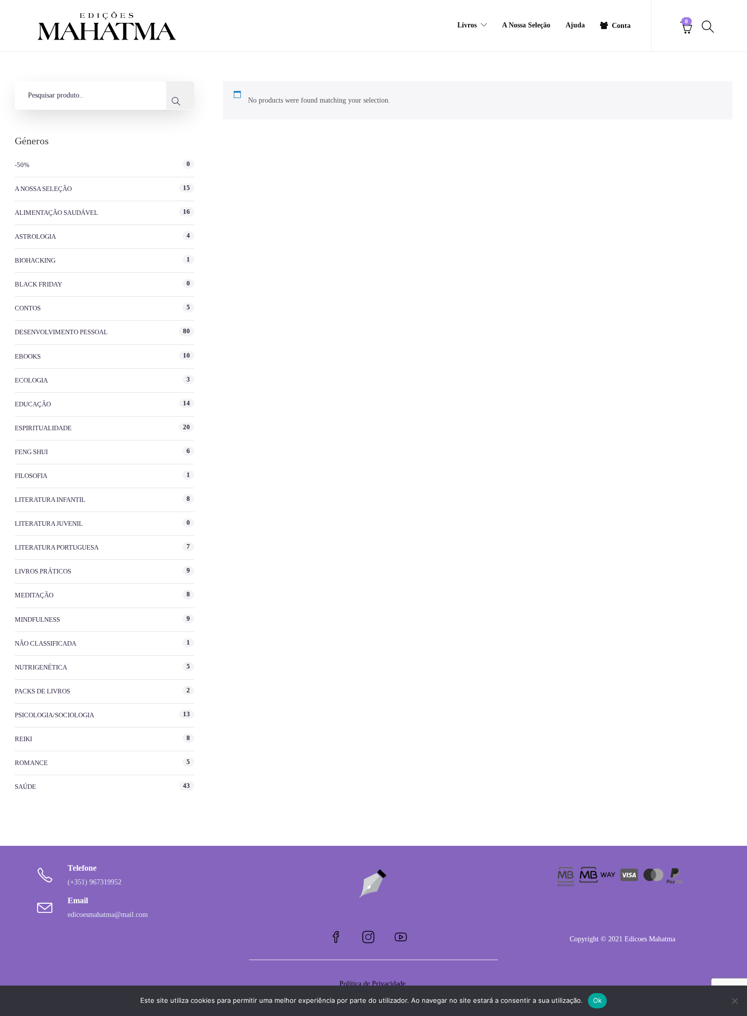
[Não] (734, 1001)
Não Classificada (45, 643)
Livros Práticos (43, 571)
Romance (31, 763)
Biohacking (35, 260)
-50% (22, 165)
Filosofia (31, 476)
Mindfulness (37, 619)
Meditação (34, 595)
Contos (28, 308)
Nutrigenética (41, 667)
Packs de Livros (42, 691)
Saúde (25, 786)
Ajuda (575, 25)
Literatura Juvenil (49, 523)
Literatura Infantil (50, 499)
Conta (621, 25)
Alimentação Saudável (56, 212)
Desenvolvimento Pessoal (61, 332)
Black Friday (38, 284)
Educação (33, 404)
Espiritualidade (43, 428)
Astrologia (35, 236)
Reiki (23, 739)
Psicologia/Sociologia (54, 715)
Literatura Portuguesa (57, 547)
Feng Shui (31, 452)
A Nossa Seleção (526, 25)
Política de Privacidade (373, 984)
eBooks (28, 356)
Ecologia (31, 380)
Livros (467, 25)
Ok (597, 1000)
